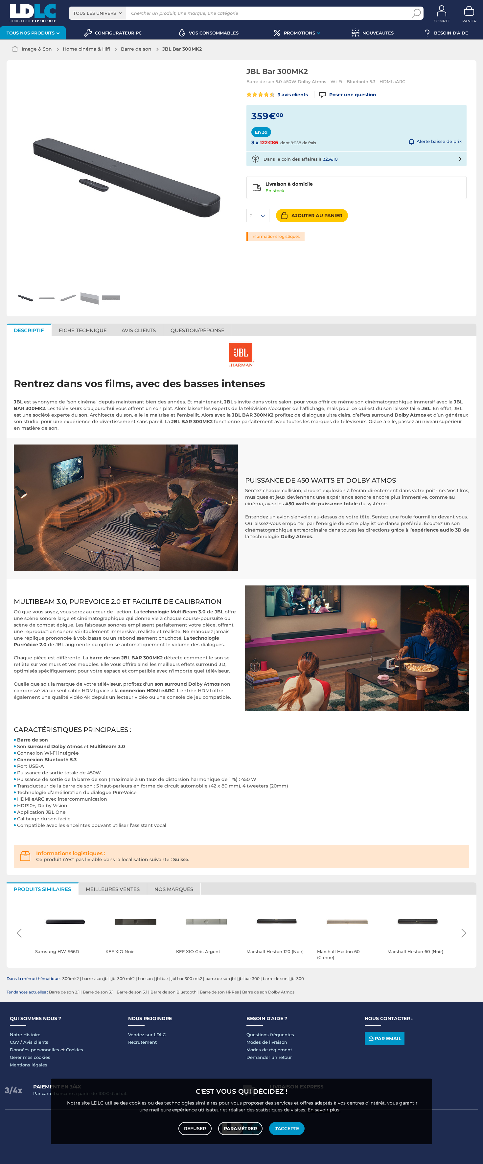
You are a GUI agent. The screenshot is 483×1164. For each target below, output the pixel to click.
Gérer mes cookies (30, 1057)
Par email (388, 1038)
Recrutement (142, 1042)
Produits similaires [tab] (42, 889)
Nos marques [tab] (173, 889)
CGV (14, 1042)
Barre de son (136, 49)
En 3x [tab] (261, 132)
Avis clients (35, 1042)
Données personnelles (34, 1049)
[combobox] (97, 13)
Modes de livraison (266, 1042)
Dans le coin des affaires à (301, 159)
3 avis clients (292, 95)
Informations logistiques (275, 236)
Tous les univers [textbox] (94, 13)
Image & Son (37, 49)
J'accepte (287, 1128)
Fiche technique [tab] (83, 330)
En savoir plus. (324, 1110)
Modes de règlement (269, 1049)
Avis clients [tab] (139, 330)
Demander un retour (269, 1057)
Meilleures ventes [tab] (113, 889)
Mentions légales (28, 1064)
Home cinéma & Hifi (86, 49)
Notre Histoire (25, 1034)
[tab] (197, 330)
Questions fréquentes (270, 1034)
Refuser (195, 1128)
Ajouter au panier (316, 215)
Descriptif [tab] (29, 330)
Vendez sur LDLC (147, 1034)
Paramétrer (240, 1128)
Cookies (74, 1049)
